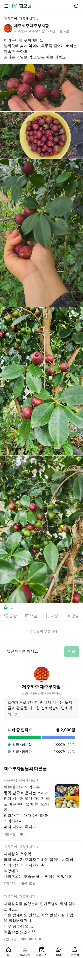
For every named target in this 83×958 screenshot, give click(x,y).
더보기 (13, 714)
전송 (71, 651)
